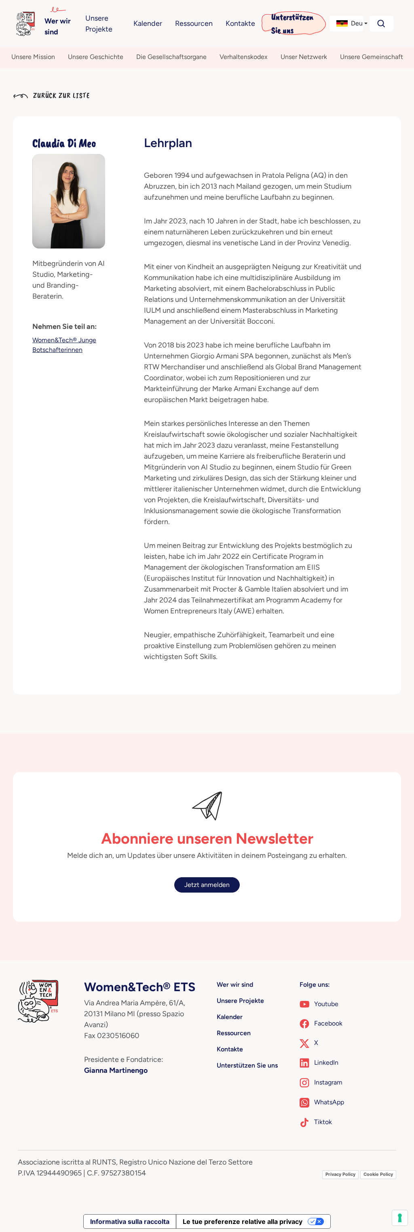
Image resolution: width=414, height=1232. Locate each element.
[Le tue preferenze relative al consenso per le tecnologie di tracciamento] (400, 1218)
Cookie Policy (378, 1174)
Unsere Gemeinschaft (371, 57)
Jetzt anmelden (207, 885)
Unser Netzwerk (304, 57)
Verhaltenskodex (244, 57)
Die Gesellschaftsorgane (171, 57)
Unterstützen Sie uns (292, 23)
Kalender (147, 23)
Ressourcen (194, 23)
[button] (346, 23)
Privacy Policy (340, 1174)
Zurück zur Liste (60, 95)
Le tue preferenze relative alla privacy (242, 1221)
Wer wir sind (57, 26)
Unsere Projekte (98, 24)
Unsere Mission (33, 57)
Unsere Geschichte (95, 57)
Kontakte (240, 23)
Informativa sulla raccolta (129, 1221)
